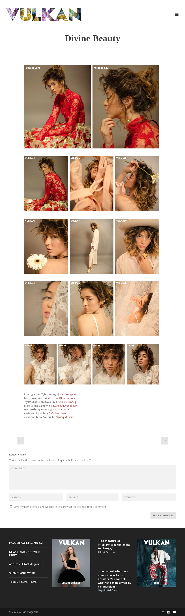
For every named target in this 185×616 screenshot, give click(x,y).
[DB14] (46, 308)
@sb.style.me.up (67, 402)
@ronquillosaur (65, 417)
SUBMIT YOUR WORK (22, 573)
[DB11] (74, 364)
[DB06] (137, 183)
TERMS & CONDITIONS (23, 582)
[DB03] (46, 183)
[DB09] (137, 246)
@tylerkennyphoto (67, 394)
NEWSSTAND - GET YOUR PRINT (24, 553)
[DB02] (125, 106)
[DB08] (91, 246)
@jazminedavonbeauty (64, 405)
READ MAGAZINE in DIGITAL (26, 543)
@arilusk (53, 398)
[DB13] (143, 364)
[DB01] (57, 106)
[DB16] (137, 308)
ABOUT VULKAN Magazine (25, 564)
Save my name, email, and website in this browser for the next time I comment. (60, 506)
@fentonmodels (68, 398)
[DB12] (108, 364)
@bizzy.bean (58, 413)
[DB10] (40, 364)
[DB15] (91, 308)
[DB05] (91, 183)
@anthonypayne (59, 409)
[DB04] (46, 246)
